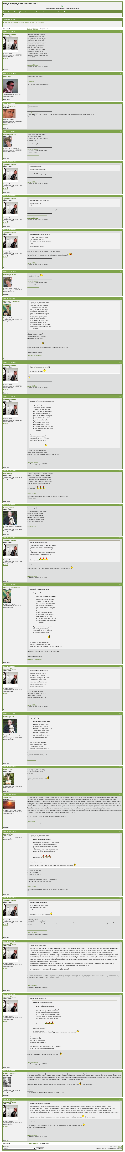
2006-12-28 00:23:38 (9, 767)
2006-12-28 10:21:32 (9, 1099)
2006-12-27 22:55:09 (9, 505)
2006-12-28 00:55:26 (9, 831)
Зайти (60, 12)
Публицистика (29, 22)
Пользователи (29, 12)
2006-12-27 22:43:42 (9, 298)
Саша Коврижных (9, 106)
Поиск (45, 12)
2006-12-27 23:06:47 (9, 713)
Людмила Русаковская (11, 301)
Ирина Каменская (9, 134)
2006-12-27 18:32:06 (9, 131)
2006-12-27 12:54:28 (9, 103)
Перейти (6, 1146)
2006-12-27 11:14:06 (9, 31)
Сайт (5, 12)
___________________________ (37, 62)
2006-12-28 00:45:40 (9, 794)
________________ (33, 117)
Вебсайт (5, 58)
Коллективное (15, 22)
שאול (28, 1089)
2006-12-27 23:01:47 (9, 666)
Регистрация (52, 12)
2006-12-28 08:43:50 (9, 898)
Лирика (35, 29)
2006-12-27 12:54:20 (9, 73)
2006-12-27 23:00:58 (9, 584)
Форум (10, 12)
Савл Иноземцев (9, 1074)
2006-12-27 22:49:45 (9, 362)
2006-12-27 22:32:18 (9, 196)
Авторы (43, 22)
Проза (22, 22)
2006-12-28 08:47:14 (9, 941)
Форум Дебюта (19, 12)
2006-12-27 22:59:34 (9, 537)
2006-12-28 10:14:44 (9, 1071)
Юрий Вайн (7, 76)
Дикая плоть (7, 797)
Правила (38, 12)
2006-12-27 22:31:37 (9, 162)
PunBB (120, 1146)
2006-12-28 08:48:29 (9, 994)
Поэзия (37, 22)
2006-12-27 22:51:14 (9, 396)
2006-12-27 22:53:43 (9, 471)
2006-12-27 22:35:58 (9, 271)
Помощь (66, 12)
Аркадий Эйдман (9, 34)
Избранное (6, 22)
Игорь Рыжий (8, 770)
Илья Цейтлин (8, 508)
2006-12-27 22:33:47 (9, 230)
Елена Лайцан (8, 474)
